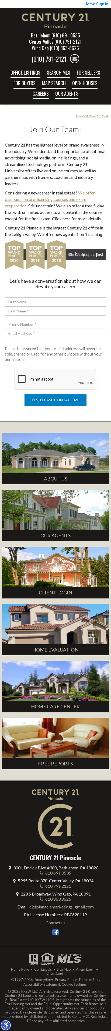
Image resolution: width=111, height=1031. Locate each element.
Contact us (55, 922)
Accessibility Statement (41, 985)
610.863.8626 (57, 898)
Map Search (54, 82)
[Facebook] (55, 932)
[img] (74, 58)
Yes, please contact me (55, 400)
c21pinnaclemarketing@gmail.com (61, 906)
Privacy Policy (66, 980)
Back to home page (92, 116)
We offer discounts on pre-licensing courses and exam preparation (50, 199)
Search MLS (58, 72)
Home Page (20, 969)
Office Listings (25, 72)
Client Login (55, 973)
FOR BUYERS (24, 82)
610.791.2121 (57, 886)
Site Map (64, 969)
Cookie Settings (74, 985)
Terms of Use (88, 980)
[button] (6, 1025)
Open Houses (85, 82)
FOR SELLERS (88, 72)
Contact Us (43, 969)
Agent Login (85, 969)
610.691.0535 (57, 872)
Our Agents (66, 93)
